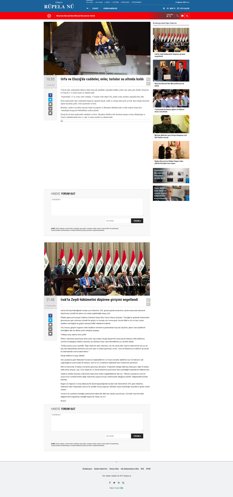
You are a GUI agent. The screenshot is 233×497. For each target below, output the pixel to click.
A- (148, 83)
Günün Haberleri (100, 469)
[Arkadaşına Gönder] (50, 104)
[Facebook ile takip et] (110, 482)
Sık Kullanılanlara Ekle (130, 469)
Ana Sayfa (89, 2)
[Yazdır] (50, 109)
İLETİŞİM (116, 2)
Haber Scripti (114, 488)
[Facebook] (50, 95)
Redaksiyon (87, 469)
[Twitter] (50, 100)
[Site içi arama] (187, 15)
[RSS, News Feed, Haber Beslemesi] (118, 482)
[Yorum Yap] (50, 113)
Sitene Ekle (114, 469)
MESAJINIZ (125, 2)
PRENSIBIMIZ (136, 2)
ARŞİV (108, 2)
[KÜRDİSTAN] (88, 8)
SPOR (148, 469)
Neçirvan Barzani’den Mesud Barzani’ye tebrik (75, 16)
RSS (142, 469)
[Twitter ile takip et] (114, 482)
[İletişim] (182, 15)
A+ (148, 79)
